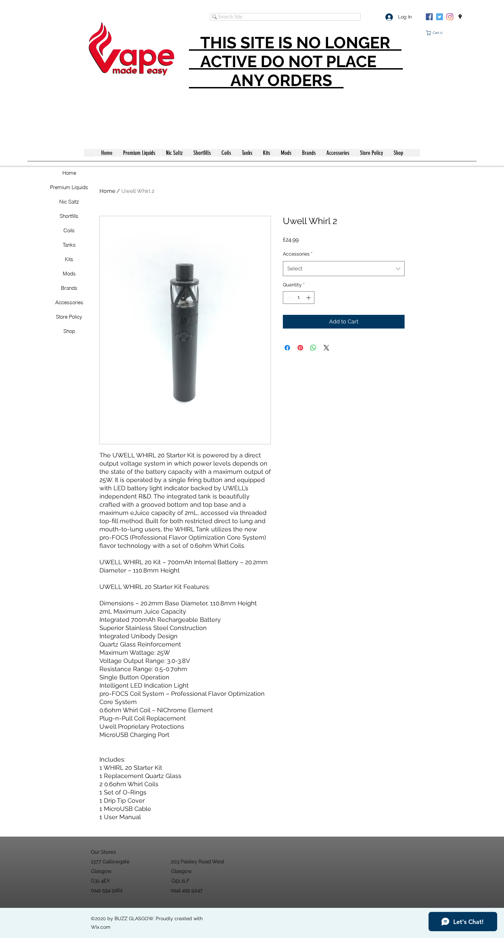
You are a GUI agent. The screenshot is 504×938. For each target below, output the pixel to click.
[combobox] (344, 268)
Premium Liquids (69, 187)
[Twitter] (439, 16)
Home (69, 173)
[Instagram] (449, 16)
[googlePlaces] (460, 16)
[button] (435, 32)
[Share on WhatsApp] (313, 348)
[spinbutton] (298, 298)
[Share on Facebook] (287, 348)
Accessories (69, 302)
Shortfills (69, 216)
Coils (69, 230)
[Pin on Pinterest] (300, 348)
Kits (69, 259)
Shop (69, 331)
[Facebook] (429, 16)
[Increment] (309, 298)
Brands (69, 288)
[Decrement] (288, 298)
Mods (69, 273)
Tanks (69, 245)
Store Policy (69, 316)
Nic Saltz (69, 201)
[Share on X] (326, 348)
